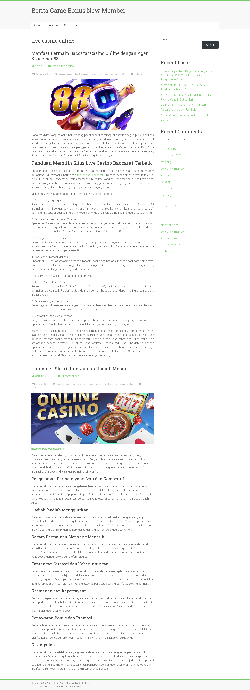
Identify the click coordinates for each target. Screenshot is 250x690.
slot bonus (167, 188)
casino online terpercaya (96, 384)
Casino (38, 25)
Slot (66, 25)
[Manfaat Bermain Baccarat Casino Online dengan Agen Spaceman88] (92, 80)
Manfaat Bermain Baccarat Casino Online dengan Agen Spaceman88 (90, 55)
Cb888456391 (43, 376)
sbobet (165, 251)
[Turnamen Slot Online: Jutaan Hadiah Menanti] (92, 394)
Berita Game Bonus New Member (78, 10)
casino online (79, 384)
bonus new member (173, 168)
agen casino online (64, 384)
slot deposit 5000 (171, 155)
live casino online (105, 74)
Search (165, 39)
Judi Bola (53, 25)
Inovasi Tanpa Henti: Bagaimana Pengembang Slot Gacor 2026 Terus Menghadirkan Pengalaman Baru (188, 75)
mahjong (166, 162)
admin (38, 66)
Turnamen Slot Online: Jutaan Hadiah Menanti (81, 368)
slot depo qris (169, 238)
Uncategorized (70, 376)
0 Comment (139, 74)
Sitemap (79, 25)
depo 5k (166, 182)
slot (163, 211)
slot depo (166, 175)
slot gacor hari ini (171, 205)
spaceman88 (119, 74)
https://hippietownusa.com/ (47, 448)
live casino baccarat (88, 74)
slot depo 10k (169, 148)
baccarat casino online (68, 74)
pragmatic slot (169, 225)
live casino (67, 66)
